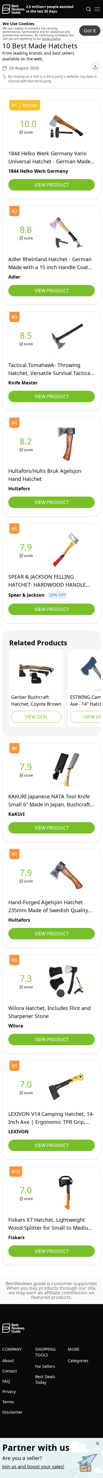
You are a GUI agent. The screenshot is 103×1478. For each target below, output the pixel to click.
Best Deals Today (45, 1379)
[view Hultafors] (27, 444)
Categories (78, 1360)
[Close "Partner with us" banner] (98, 1443)
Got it (90, 30)
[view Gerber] (36, 673)
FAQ (6, 1381)
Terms (8, 1401)
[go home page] (13, 9)
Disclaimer (12, 1412)
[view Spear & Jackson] (27, 550)
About (8, 1360)
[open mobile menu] (97, 9)
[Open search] (89, 9)
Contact (9, 1371)
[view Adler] (27, 232)
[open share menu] (95, 67)
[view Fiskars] (27, 1193)
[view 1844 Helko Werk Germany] (29, 126)
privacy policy (51, 39)
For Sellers (45, 1366)
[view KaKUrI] (27, 769)
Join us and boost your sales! (33, 1466)
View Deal (36, 717)
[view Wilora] (27, 981)
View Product (52, 185)
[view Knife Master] (27, 338)
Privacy (9, 1391)
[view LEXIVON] (27, 1087)
